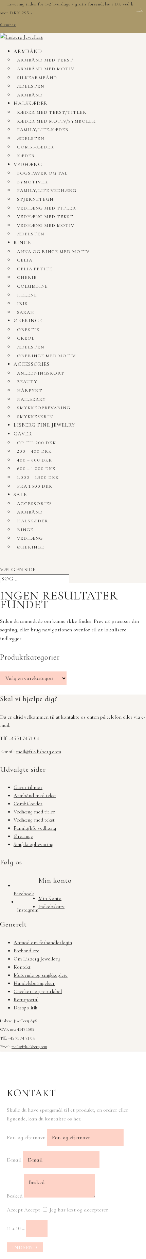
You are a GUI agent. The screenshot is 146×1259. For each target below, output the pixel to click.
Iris (22, 303)
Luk (139, 10)
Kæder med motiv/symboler (56, 121)
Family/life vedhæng (46, 190)
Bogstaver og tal (42, 173)
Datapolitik (25, 1008)
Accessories (32, 364)
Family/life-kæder (43, 129)
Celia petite (34, 269)
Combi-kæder (35, 147)
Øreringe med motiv (46, 356)
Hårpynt (29, 390)
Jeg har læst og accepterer (79, 1209)
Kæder (26, 156)
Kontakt (22, 967)
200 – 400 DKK (34, 451)
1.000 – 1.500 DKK (38, 477)
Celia (24, 260)
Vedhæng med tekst (45, 216)
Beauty (27, 381)
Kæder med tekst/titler (52, 112)
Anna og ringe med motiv (53, 251)
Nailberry (31, 399)
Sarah (25, 312)
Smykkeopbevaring (43, 408)
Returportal (26, 999)
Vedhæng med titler (46, 208)
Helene (27, 295)
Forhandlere (26, 951)
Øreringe (28, 321)
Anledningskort (41, 373)
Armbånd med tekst (45, 60)
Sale (20, 494)
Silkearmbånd (37, 77)
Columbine (32, 286)
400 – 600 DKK (34, 460)
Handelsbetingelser (34, 983)
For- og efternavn (26, 1137)
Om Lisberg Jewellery (37, 959)
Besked (14, 1195)
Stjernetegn (35, 199)
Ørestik (28, 329)
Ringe (22, 242)
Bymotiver (32, 182)
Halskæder (31, 103)
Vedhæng (28, 164)
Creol (26, 338)
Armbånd (28, 51)
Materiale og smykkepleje (41, 975)
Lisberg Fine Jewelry (44, 425)
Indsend (24, 1247)
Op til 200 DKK (36, 443)
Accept (15, 1209)
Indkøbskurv (51, 906)
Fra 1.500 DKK (34, 486)
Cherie (27, 277)
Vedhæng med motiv (45, 225)
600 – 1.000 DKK (36, 468)
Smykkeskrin (35, 416)
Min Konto (49, 898)
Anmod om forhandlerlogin (43, 942)
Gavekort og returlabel (38, 991)
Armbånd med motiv (45, 69)
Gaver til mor (28, 787)
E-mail (14, 1159)
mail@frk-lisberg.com (38, 752)
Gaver (23, 434)
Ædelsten (30, 86)
